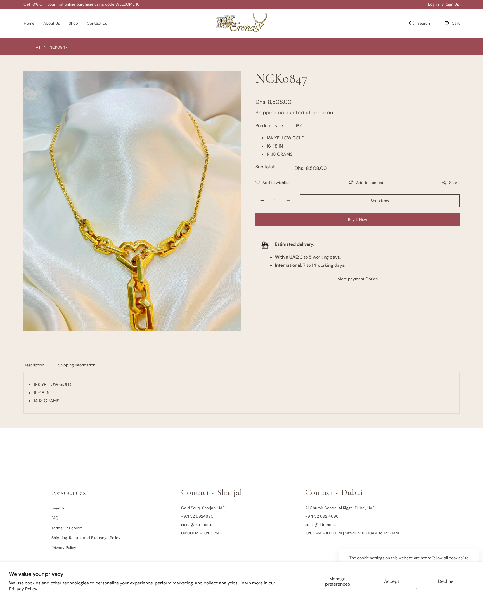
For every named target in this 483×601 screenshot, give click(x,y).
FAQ (54, 517)
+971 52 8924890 (197, 516)
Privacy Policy (63, 547)
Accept (391, 581)
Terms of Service (66, 527)
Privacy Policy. (23, 589)
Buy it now (357, 219)
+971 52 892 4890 (322, 516)
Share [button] (454, 182)
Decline (445, 581)
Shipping (266, 112)
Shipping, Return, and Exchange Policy (85, 537)
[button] (452, 23)
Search (57, 508)
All (38, 47)
